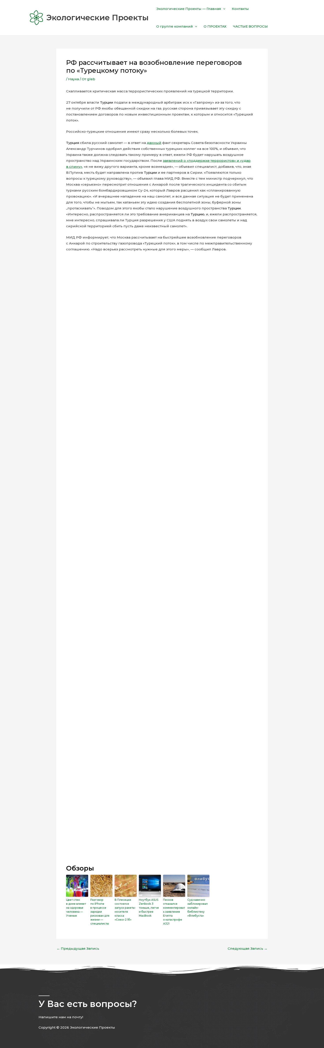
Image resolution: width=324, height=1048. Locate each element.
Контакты (240, 9)
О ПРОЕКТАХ (215, 26)
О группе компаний (174, 26)
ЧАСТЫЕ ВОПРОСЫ (250, 26)
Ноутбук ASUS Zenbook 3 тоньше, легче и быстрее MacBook (149, 907)
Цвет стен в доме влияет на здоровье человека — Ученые (76, 907)
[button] (223, 9)
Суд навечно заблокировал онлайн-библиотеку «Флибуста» (197, 907)
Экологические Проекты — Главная (188, 9)
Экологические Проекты (97, 17)
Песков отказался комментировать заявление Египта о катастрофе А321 (174, 911)
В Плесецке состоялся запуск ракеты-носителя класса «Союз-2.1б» (125, 909)
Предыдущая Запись (78, 948)
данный (154, 143)
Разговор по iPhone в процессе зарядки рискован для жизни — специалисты (99, 911)
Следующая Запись (247, 948)
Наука (73, 79)
